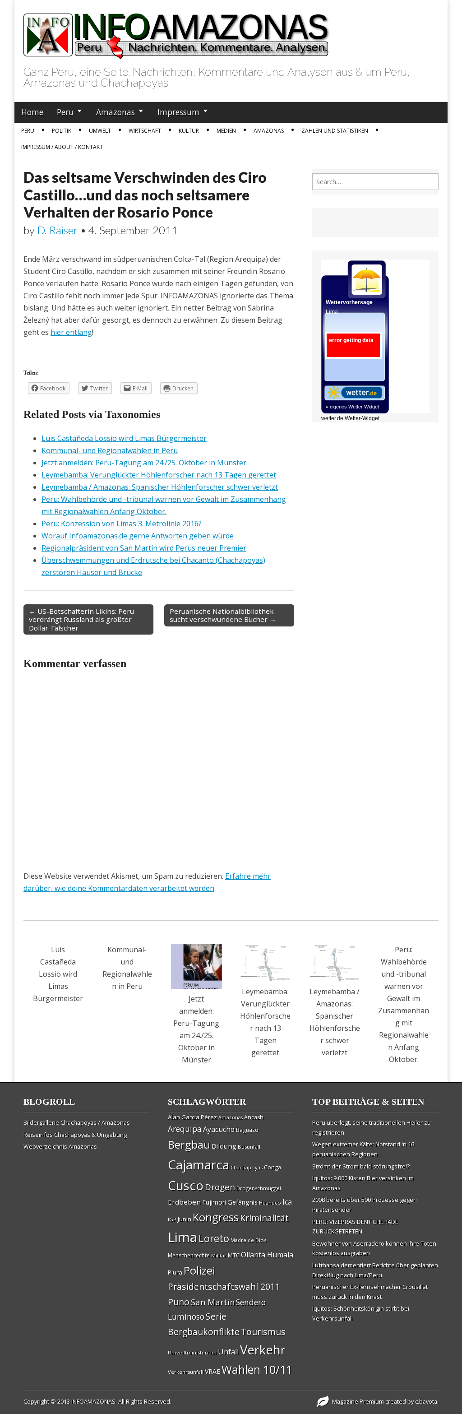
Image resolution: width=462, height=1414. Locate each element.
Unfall (228, 1352)
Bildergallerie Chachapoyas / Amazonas (76, 1122)
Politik (61, 130)
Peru (65, 112)
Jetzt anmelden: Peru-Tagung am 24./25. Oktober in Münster (144, 463)
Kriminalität (264, 1218)
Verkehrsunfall (185, 1371)
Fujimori (214, 1202)
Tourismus (263, 1332)
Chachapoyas (247, 1167)
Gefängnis (242, 1201)
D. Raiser (57, 229)
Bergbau (189, 1144)
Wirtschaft (145, 130)
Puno (178, 1302)
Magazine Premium (358, 1401)
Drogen (220, 1187)
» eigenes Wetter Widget (352, 406)
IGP (172, 1219)
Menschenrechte (189, 1255)
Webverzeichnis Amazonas (60, 1146)
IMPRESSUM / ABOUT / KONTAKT (62, 147)
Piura (175, 1272)
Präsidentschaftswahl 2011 (224, 1286)
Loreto (214, 1238)
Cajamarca (198, 1164)
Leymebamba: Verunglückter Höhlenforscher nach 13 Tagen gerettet (159, 475)
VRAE (212, 1371)
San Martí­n (213, 1301)
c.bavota (426, 1401)
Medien (226, 130)
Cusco (185, 1185)
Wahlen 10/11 (257, 1369)
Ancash (253, 1117)
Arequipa (185, 1129)
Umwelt (100, 130)
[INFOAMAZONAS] (176, 31)
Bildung (224, 1145)
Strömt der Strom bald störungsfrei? (361, 1166)
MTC (234, 1255)
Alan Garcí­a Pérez (192, 1117)
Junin (184, 1219)
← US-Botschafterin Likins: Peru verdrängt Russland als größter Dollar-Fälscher (81, 619)
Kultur (189, 130)
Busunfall (249, 1146)
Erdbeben (184, 1201)
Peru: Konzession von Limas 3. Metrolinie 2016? (122, 524)
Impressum (178, 112)
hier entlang (71, 332)
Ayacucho (219, 1129)
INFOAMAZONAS (93, 1401)
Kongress (216, 1217)
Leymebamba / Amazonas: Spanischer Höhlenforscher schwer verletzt (160, 487)
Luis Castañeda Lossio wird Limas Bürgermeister (124, 438)
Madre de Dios (248, 1240)
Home (32, 112)
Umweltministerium (192, 1352)
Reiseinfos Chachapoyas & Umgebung (75, 1135)
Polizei (199, 1270)
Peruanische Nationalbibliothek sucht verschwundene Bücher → (223, 615)
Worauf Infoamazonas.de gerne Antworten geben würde (138, 536)
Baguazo (247, 1130)
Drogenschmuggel (258, 1188)
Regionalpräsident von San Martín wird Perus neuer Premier (144, 548)
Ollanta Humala (267, 1255)
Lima (182, 1237)
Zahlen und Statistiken (334, 130)
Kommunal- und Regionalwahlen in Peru (110, 450)
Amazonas (115, 112)
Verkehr (263, 1349)
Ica (287, 1202)
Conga (272, 1167)
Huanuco (270, 1202)
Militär (218, 1255)
